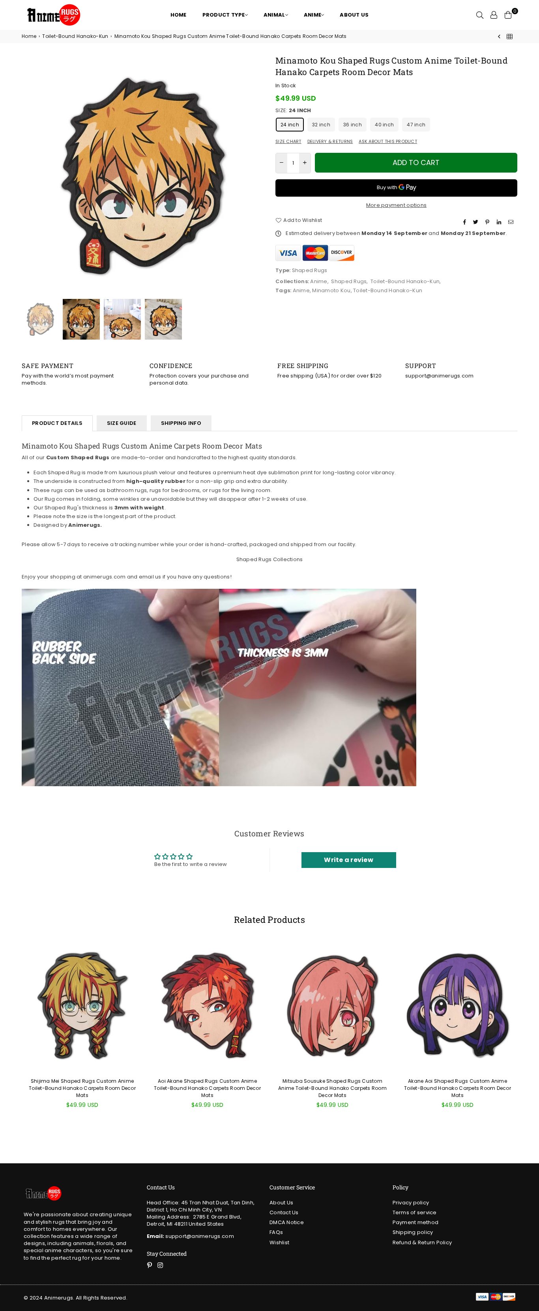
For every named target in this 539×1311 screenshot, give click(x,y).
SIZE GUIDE (122, 423)
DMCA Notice (287, 1222)
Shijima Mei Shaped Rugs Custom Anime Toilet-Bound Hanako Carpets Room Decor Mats (82, 1088)
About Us (281, 1202)
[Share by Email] (511, 222)
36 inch (352, 124)
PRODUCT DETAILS (57, 423)
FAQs (276, 1232)
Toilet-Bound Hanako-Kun (75, 36)
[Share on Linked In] (500, 222)
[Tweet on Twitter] (476, 222)
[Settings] (494, 15)
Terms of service (415, 1212)
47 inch (416, 124)
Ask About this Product (388, 142)
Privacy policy (411, 1202)
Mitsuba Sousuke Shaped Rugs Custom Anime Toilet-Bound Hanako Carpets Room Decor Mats (332, 1088)
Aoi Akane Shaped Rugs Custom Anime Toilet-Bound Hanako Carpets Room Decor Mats (207, 1088)
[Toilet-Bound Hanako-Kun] (509, 36)
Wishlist (279, 1242)
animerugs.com (104, 576)
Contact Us (284, 1212)
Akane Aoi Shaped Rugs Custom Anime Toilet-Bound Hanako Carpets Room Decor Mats (457, 1088)
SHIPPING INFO (181, 423)
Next (257, 176)
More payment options (396, 205)
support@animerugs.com (190, 1236)
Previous (29, 176)
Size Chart (288, 142)
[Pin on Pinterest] (488, 222)
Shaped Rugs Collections (269, 559)
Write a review (348, 859)
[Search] (480, 15)
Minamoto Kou (331, 290)
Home (29, 36)
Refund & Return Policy (422, 1242)
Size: (293, 110)
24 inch (290, 124)
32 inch (321, 124)
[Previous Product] (499, 36)
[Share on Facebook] (465, 222)
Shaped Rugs (349, 281)
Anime (318, 281)
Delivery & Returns (330, 142)
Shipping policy (413, 1232)
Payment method (416, 1222)
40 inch (384, 124)
